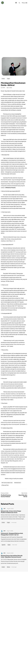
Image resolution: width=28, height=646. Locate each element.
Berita (8, 567)
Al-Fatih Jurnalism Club (7, 482)
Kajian (8, 78)
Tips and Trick (5, 485)
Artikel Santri (18, 482)
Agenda (3, 544)
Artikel (3, 78)
